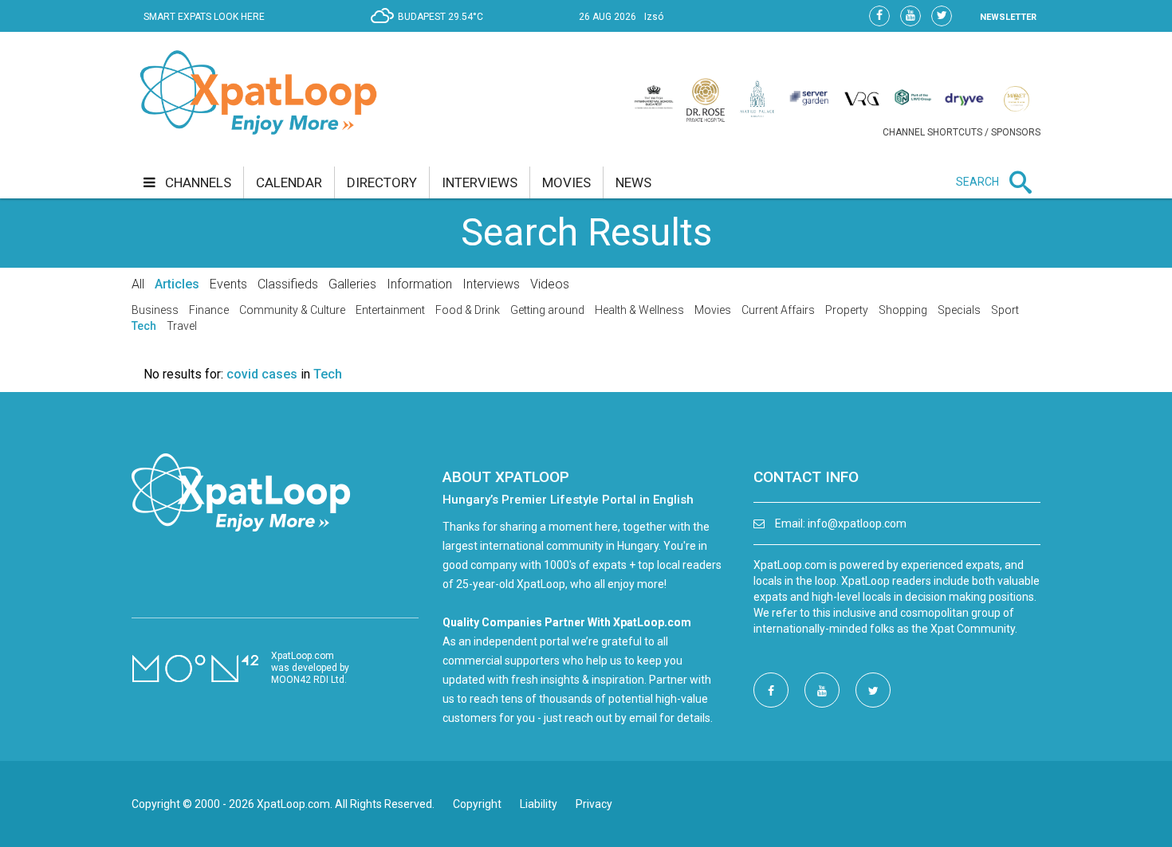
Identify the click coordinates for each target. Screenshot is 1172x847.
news (633, 182)
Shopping (903, 310)
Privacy (594, 804)
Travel (182, 326)
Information (419, 284)
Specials (959, 310)
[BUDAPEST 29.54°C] (431, 28)
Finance (209, 310)
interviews (479, 182)
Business (155, 310)
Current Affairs (778, 310)
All (138, 284)
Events (228, 284)
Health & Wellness (639, 310)
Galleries (352, 284)
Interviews (491, 284)
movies (566, 182)
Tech (144, 326)
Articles (177, 284)
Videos (549, 284)
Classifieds (288, 284)
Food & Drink (467, 310)
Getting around (547, 310)
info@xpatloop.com (857, 523)
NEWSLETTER (1008, 17)
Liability (538, 804)
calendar (289, 182)
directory (382, 182)
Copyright (477, 804)
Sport (1005, 310)
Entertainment (390, 310)
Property (846, 310)
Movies (712, 310)
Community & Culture (292, 310)
